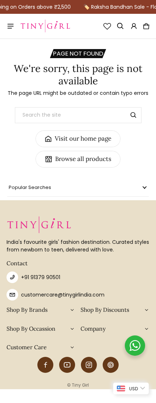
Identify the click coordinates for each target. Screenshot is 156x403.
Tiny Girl (80, 385)
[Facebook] (45, 365)
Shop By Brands (27, 309)
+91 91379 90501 (40, 277)
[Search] (133, 115)
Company (93, 328)
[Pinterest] (111, 365)
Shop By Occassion (31, 328)
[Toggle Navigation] (11, 26)
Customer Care (27, 347)
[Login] (133, 26)
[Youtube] (67, 365)
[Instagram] (89, 365)
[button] (120, 26)
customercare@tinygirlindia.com (62, 294)
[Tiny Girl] (45, 26)
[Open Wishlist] (107, 26)
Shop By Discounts (105, 309)
